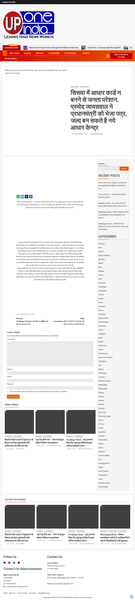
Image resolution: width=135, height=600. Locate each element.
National (27, 53)
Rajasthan (101, 432)
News (32, 314)
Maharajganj (75, 86)
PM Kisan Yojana (104, 416)
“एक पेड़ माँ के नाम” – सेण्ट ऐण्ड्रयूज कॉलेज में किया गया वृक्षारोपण (104, 48)
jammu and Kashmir (105, 357)
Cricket (101, 299)
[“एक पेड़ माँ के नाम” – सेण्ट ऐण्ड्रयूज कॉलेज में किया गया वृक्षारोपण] (50, 422)
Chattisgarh (102, 291)
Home (5, 593)
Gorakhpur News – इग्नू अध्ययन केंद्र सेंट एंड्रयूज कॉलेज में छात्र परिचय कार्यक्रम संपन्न (79, 442)
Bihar (100, 279)
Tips (100, 459)
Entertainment (11, 59)
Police (100, 420)
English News (103, 318)
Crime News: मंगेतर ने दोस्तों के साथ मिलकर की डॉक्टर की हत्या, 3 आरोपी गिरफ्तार (69, 321)
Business (101, 283)
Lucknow (101, 377)
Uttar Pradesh (70, 53)
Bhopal (100, 275)
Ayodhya (101, 259)
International (102, 353)
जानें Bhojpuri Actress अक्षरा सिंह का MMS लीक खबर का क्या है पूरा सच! (32, 321)
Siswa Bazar (103, 440)
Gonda (100, 330)
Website (10, 384)
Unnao (100, 467)
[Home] (5, 53)
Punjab (100, 428)
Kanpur (100, 369)
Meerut (101, 397)
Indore (100, 350)
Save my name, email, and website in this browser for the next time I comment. (38, 391)
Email (9, 377)
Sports (86, 53)
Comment (11, 339)
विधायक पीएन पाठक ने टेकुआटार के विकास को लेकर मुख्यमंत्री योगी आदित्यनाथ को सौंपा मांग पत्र (53, 48)
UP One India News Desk (80, 134)
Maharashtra (102, 389)
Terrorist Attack (104, 456)
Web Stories (14, 53)
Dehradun (101, 306)
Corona (101, 295)
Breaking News (24, 314)
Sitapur (101, 444)
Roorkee (101, 436)
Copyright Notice (44, 593)
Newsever (77, 598)
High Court (102, 346)
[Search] (104, 56)
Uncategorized (103, 463)
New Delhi (40, 53)
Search (101, 164)
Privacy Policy (22, 593)
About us (12, 593)
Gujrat (100, 338)
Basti (100, 267)
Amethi (101, 251)
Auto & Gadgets (104, 255)
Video (100, 479)
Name (9, 369)
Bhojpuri (101, 271)
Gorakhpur (39, 436)
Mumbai (101, 401)
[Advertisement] (50, 174)
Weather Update (104, 483)
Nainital (101, 404)
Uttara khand (53, 53)
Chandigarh (102, 287)
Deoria (100, 310)
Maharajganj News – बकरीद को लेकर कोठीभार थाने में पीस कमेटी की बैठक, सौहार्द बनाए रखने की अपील (113, 226)
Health (100, 342)
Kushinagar (8, 436)
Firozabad (102, 326)
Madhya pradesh (104, 381)
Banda (100, 263)
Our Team (32, 593)
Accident (101, 244)
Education (102, 314)
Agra (100, 248)
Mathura (101, 393)
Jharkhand (102, 361)
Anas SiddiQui (20, 449)
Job (99, 365)
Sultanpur (101, 452)
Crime (100, 302)
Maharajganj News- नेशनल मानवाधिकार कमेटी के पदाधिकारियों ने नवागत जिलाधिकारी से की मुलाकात (113, 215)
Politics (101, 424)
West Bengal (103, 487)
